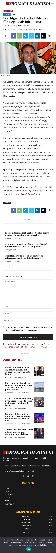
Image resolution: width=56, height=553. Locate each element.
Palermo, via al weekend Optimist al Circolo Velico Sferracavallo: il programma (18, 386)
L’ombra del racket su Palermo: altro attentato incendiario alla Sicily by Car (18, 417)
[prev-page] (6, 266)
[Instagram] (28, 476)
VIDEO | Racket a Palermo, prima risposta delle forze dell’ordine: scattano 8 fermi (19, 402)
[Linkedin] (37, 36)
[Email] (43, 36)
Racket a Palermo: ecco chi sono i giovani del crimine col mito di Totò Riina (17, 370)
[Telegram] (25, 36)
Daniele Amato (10, 30)
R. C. (6, 377)
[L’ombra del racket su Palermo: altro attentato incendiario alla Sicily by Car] (39, 418)
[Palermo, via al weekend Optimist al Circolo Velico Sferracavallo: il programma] (39, 387)
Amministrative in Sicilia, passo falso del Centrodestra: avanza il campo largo (26, 245)
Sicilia (14, 14)
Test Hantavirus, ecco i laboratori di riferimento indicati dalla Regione (24, 257)
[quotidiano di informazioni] (28, 452)
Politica (7, 11)
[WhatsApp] (19, 36)
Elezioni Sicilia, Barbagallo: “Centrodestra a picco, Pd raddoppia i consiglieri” (27, 234)
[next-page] (11, 266)
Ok (28, 549)
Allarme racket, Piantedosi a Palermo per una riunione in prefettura (19, 432)
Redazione (9, 393)
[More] (49, 36)
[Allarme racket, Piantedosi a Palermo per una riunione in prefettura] (39, 433)
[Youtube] (32, 476)
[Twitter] (31, 36)
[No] (52, 544)
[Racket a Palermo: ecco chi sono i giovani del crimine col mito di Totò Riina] (39, 371)
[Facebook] (13, 36)
